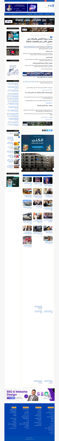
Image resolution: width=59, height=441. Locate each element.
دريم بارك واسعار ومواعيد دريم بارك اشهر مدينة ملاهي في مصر (10, 166)
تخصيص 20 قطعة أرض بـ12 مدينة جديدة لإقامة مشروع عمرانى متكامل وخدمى (48, 196)
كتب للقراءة (52, 421)
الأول (49, 53)
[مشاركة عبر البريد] (45, 130)
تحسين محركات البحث (13, 412)
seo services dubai (51, 414)
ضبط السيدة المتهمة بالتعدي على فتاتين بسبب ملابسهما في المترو (48, 381)
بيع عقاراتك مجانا (29, 17)
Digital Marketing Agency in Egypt (30, 439)
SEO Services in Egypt (26, 415)
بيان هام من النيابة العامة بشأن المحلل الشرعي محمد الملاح (48, 185)
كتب (53, 422)
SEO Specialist (52, 424)
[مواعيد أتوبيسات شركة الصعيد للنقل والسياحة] (16, 152)
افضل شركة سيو (26, 412)
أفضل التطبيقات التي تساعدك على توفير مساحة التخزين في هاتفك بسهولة (12, 84)
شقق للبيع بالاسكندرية (13, 411)
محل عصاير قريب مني (51, 426)
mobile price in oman (48, 119)
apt (15, 416)
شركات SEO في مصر (26, 422)
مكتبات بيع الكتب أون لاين (50, 416)
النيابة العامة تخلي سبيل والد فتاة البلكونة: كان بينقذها (27, 246)
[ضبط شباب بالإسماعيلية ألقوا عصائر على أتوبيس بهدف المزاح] (37, 229)
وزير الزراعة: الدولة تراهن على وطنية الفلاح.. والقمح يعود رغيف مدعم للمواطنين (28, 196)
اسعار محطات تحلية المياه (37, 425)
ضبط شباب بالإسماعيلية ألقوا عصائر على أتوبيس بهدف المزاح (37, 233)
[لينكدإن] (47, 130)
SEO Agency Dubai (51, 409)
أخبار (48, 35)
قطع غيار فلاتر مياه (38, 414)
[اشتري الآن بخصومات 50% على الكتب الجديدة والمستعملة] (37, 143)
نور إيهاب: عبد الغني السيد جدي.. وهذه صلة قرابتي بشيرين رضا (10, 160)
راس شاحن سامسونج (51, 429)
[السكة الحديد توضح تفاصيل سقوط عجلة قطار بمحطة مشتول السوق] (37, 270)
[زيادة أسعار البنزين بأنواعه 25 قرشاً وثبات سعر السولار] (47, 228)
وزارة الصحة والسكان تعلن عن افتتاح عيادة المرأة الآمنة (48, 242)
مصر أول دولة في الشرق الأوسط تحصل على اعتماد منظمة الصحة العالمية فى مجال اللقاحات (37, 196)
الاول (49, 65)
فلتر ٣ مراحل (39, 412)
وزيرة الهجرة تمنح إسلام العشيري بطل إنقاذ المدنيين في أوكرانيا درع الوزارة (37, 221)
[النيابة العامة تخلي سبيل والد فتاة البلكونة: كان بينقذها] (27, 240)
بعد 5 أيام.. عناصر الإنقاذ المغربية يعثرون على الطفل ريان (28, 183)
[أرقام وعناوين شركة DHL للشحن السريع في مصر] (16, 144)
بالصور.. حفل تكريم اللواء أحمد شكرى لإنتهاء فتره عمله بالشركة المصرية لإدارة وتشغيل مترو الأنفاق (48, 209)
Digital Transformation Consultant (49, 428)
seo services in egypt (51, 411)
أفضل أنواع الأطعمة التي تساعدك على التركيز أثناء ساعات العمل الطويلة (13, 119)
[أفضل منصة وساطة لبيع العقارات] (29, 21)
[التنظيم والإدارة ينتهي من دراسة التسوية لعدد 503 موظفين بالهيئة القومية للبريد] (27, 228)
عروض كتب (52, 425)
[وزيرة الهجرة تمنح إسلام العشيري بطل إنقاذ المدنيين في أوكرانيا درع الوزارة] (37, 216)
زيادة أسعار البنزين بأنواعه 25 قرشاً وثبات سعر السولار (48, 232)
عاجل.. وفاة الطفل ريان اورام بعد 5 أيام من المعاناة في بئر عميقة (38, 184)
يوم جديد (27, 428)
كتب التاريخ (52, 418)
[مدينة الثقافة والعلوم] (16, 134)
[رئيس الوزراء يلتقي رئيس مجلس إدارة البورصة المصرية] (37, 202)
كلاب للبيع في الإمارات (26, 418)
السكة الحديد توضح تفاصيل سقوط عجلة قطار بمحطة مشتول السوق (38, 307)
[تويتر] (49, 130)
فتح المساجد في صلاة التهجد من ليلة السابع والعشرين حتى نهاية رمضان (38, 381)
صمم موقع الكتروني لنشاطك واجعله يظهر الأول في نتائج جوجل (21, 3)
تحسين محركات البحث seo (38, 415)
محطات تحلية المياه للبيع (38, 422)
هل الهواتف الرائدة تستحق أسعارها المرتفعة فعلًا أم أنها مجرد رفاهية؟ (12, 114)
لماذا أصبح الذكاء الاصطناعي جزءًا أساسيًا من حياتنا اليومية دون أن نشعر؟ (12, 111)
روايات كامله (14, 422)
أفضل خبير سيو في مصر (12, 175)
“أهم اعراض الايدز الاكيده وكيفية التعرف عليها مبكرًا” (10, 156)
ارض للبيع (15, 414)
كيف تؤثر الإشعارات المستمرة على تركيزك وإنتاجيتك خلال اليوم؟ (13, 94)
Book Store (52, 434)
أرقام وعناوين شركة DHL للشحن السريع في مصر (10, 143)
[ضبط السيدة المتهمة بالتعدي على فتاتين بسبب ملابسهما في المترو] (47, 345)
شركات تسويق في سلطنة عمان (12, 424)
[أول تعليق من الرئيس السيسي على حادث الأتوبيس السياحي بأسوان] (27, 216)
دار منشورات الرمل (49, 103)
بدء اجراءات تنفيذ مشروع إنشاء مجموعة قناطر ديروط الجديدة (27, 207)
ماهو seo (28, 421)
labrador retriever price (26, 409)
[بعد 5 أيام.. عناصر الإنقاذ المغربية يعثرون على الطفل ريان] (27, 179)
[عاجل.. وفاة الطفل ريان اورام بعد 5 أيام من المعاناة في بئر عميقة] (37, 179)
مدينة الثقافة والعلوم (10, 133)
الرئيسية (51, 35)
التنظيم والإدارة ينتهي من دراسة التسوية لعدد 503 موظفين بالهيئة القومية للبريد (27, 232)
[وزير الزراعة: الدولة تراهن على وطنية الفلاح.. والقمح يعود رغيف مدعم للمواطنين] (27, 191)
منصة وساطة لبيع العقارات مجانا (37, 71)
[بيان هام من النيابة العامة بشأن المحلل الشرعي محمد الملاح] (47, 180)
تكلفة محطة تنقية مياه (38, 418)
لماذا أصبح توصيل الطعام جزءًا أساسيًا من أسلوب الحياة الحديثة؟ (13, 122)
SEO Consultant (39, 416)
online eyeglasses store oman (12, 428)
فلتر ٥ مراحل (39, 409)
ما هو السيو (27, 425)
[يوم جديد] (49, 6)
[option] (37, 162)
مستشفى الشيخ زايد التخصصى (10, 147)
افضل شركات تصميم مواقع (25, 416)
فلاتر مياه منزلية (39, 411)
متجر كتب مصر (14, 425)
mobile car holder (26, 414)
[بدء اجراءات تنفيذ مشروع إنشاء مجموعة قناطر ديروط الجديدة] (27, 203)
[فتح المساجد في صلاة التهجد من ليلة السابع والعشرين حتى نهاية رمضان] (37, 345)
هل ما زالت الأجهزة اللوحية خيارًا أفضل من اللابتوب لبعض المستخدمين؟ (13, 91)
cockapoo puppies (14, 421)
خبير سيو (52, 419)
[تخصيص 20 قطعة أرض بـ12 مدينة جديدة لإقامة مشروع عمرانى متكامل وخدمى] (47, 191)
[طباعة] (43, 130)
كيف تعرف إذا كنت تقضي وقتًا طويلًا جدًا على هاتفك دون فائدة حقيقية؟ (13, 104)
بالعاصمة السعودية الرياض (29, 81)
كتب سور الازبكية (26, 426)
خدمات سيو (27, 411)
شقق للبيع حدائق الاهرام (13, 409)
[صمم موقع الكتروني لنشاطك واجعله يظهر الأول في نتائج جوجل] (29, 394)
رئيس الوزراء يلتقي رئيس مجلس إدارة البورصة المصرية (37, 206)
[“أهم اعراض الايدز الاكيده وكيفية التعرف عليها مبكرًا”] (16, 156)
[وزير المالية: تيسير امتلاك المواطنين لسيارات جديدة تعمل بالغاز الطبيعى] (47, 216)
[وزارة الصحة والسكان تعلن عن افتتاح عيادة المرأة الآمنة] (47, 238)
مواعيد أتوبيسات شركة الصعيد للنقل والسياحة (10, 152)
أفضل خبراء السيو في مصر (13, 30)
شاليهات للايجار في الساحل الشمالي (24, 424)
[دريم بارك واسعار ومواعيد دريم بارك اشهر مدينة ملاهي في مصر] (16, 166)
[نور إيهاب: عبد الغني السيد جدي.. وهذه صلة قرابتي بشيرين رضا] (16, 161)
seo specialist (52, 415)
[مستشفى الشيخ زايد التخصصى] (16, 148)
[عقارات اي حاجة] (37, 74)
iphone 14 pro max (51, 432)
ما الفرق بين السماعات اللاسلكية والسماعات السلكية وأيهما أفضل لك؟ (35, 1)
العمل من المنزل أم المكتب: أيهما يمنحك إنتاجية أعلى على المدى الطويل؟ (13, 107)
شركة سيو (15, 419)
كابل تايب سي (39, 424)
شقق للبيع (14, 415)
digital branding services (45, 117)
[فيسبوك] (51, 130)
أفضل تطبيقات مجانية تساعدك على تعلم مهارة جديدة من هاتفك (12, 101)
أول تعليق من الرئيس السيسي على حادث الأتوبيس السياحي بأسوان (27, 222)
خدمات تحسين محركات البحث (50, 412)
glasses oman (14, 426)
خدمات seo (27, 419)
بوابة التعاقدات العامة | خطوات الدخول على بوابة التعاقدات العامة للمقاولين (10, 139)
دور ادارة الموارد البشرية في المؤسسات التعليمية (37, 162)
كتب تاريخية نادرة (39, 419)
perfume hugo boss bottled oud (47, 90)
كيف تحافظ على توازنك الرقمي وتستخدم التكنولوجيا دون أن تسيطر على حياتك (12, 87)
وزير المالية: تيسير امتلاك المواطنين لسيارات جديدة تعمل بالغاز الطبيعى (48, 220)
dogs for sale (52, 431)
